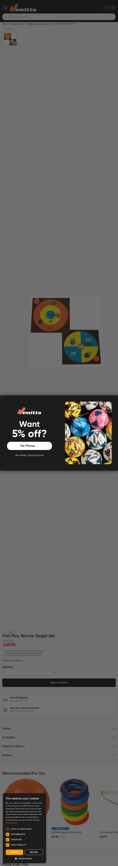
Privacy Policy (11, 823)
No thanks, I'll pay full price (29, 455)
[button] (24, 858)
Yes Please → (29, 445)
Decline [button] (34, 852)
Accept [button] (14, 852)
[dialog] (24, 828)
